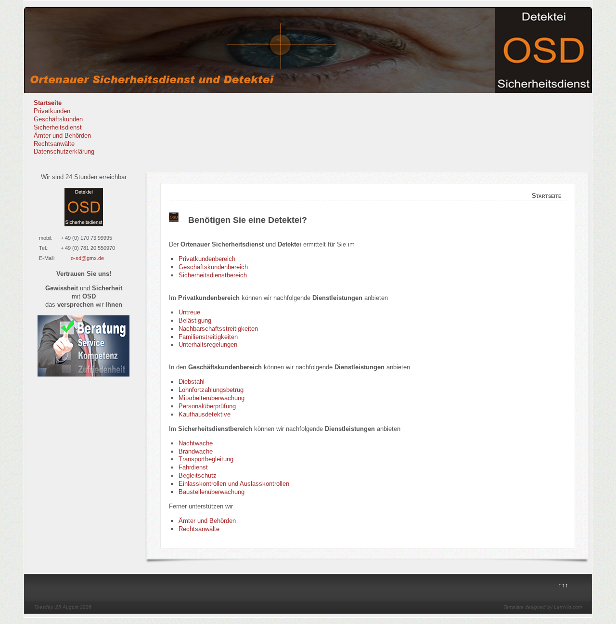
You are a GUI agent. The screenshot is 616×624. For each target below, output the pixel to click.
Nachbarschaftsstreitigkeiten (218, 328)
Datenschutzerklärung (64, 151)
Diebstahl (192, 381)
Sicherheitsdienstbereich (213, 275)
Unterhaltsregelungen (208, 344)
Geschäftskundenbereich (213, 267)
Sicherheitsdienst (58, 127)
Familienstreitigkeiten (208, 336)
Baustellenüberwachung (211, 491)
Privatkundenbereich (207, 258)
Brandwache (196, 451)
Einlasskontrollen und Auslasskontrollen (234, 483)
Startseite (48, 102)
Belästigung (195, 320)
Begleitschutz (198, 475)
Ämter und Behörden (62, 135)
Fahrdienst (193, 467)
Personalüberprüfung (207, 406)
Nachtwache (196, 443)
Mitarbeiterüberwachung (211, 398)
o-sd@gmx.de (87, 258)
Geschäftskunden (58, 119)
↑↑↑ (563, 585)
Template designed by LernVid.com (542, 607)
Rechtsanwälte (54, 143)
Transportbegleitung (206, 459)
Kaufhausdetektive (205, 414)
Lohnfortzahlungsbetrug (211, 389)
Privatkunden (52, 111)
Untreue (189, 312)
